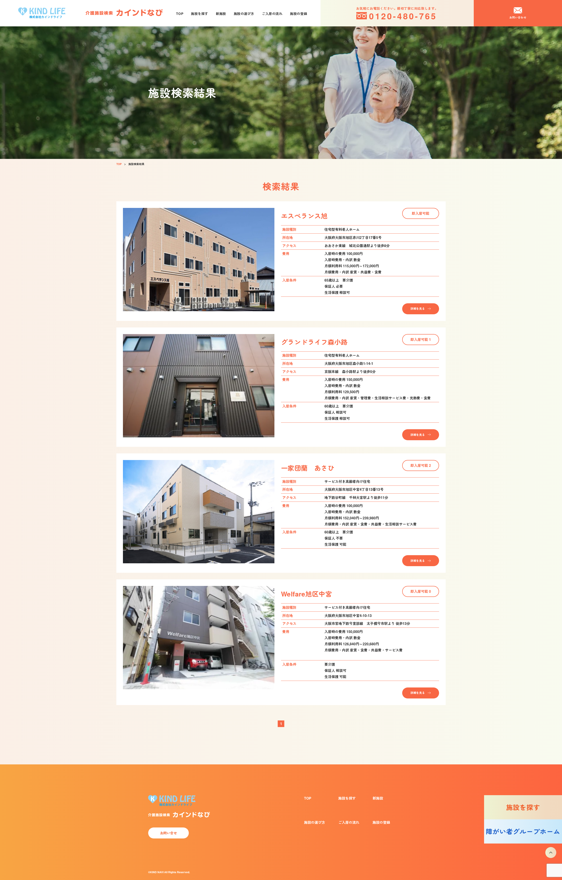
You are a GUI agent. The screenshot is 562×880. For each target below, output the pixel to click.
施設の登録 (298, 13)
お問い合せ (168, 833)
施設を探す (199, 13)
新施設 (221, 13)
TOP (179, 13)
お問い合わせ (517, 17)
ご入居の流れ (272, 13)
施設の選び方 (244, 13)
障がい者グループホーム (523, 831)
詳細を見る (418, 308)
